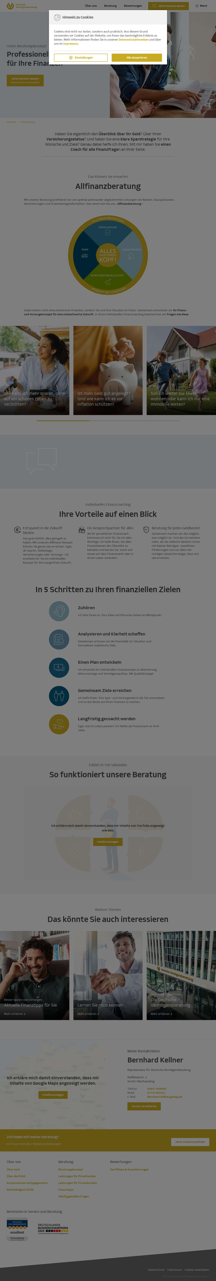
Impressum (70, 44)
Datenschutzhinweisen (134, 40)
